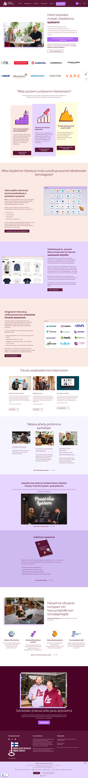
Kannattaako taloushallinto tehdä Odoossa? (44, 450)
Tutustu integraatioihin (11, 355)
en (80, 3)
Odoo (19, 3)
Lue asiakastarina (62, 408)
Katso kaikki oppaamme (41, 580)
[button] (44, 776)
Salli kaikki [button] (36, 773)
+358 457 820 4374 (61, 740)
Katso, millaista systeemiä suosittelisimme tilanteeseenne (62, 39)
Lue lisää (54, 767)
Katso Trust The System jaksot (41, 526)
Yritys (51, 3)
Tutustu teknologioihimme (55, 51)
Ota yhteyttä (61, 3)
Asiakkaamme (27, 3)
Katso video (12, 409)
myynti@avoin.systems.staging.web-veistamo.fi (66, 739)
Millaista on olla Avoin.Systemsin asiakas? (41, 655)
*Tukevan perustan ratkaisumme (22, 153)
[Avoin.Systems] (8, 3)
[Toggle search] (84, 3)
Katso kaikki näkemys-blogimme (41, 470)
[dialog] (44, 770)
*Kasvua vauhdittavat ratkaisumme (44, 149)
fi (77, 3)
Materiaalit (44, 3)
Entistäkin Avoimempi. (19, 447)
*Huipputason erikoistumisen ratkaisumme (66, 148)
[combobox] (85, 763)
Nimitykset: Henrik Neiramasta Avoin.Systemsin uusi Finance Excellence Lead (66, 451)
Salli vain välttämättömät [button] (48, 773)
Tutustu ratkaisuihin (54, 290)
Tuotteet (35, 3)
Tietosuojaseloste (12, 758)
